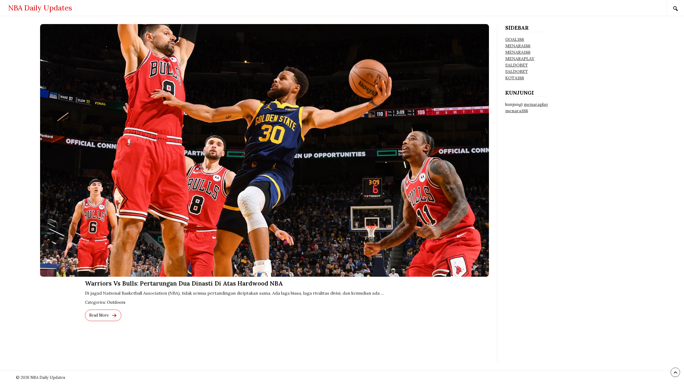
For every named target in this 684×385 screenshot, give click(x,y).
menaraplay (536, 104)
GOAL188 (514, 39)
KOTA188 (514, 77)
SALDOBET (516, 65)
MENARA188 (517, 45)
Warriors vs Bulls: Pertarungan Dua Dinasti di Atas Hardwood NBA (184, 283)
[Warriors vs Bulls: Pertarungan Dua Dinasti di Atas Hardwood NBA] (264, 150)
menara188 (516, 110)
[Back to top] (675, 372)
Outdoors (116, 302)
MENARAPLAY (519, 58)
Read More (99, 315)
